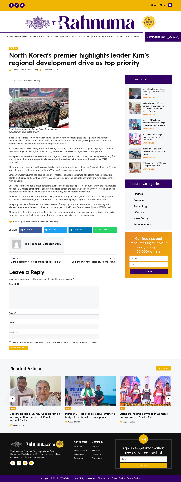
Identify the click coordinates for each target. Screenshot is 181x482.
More (136, 37)
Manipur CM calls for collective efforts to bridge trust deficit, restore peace (154, 122)
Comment (15, 284)
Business (71, 37)
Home (10, 37)
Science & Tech (110, 37)
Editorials (126, 37)
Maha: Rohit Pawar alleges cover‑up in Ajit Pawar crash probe (154, 91)
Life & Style (84, 37)
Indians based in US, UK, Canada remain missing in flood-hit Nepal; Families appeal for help (35, 417)
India (26, 37)
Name (12, 313)
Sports (96, 37)
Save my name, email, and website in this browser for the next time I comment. (55, 342)
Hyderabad (39, 37)
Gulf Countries (55, 37)
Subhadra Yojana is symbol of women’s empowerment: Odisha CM (155, 137)
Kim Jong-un (19, 222)
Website (13, 333)
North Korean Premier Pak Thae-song (41, 222)
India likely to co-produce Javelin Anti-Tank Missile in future (154, 151)
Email (13, 323)
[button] (170, 5)
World (18, 37)
